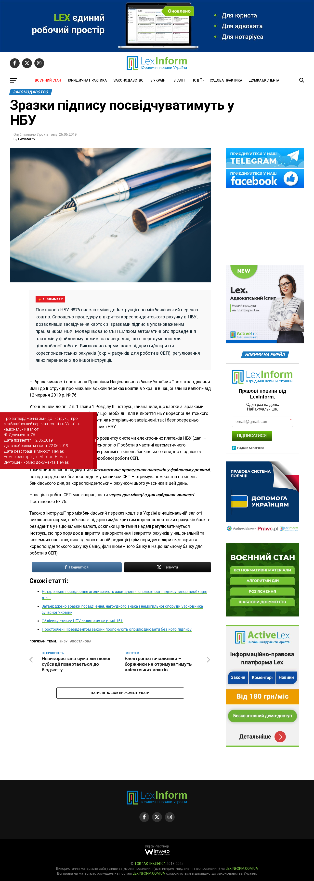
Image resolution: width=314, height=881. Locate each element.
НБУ (64, 641)
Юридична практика (87, 80)
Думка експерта (264, 80)
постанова (81, 641)
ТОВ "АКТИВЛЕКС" (149, 864)
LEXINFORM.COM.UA (242, 869)
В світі (179, 80)
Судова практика (226, 80)
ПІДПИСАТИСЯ (252, 435)
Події (197, 80)
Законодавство (129, 80)
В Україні (158, 80)
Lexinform (26, 139)
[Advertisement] (265, 227)
